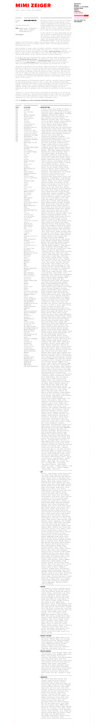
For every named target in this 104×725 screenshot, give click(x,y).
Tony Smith (63, 574)
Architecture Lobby (59, 139)
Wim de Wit (56, 468)
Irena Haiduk (66, 516)
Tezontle (44, 429)
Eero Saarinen (51, 200)
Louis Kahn (50, 300)
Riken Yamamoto (62, 387)
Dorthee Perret (46, 499)
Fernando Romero (61, 213)
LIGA (25, 237)
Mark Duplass (54, 539)
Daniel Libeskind (64, 180)
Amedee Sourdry (23, 28)
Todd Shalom (55, 574)
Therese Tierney (57, 433)
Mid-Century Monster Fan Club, (28, 59)
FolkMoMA (51, 216)
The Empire (52, 429)
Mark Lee (47, 318)
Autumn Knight (60, 484)
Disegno (26, 184)
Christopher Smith (52, 658)
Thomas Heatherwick (63, 435)
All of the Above (47, 122)
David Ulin (62, 658)
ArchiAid (54, 136)
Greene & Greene (61, 231)
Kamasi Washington (58, 664)
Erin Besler (66, 206)
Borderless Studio (56, 154)
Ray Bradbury (66, 381)
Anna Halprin (63, 131)
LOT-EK (43, 300)
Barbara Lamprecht (47, 148)
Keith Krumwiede (58, 277)
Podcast (54, 669)
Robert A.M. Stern (56, 389)
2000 (16, 141)
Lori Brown (45, 297)
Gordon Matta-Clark (59, 511)
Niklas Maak (63, 350)
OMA (42, 355)
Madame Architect (29, 251)
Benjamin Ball (46, 151)
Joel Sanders (62, 260)
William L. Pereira (61, 447)
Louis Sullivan (60, 300)
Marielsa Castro (61, 315)
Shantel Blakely (52, 625)
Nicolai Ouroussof (52, 350)
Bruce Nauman (50, 487)
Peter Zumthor (66, 367)
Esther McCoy (60, 208)
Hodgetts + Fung (58, 245)
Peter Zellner (56, 367)
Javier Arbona (46, 255)
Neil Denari (51, 347)
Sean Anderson (52, 399)
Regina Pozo (63, 620)
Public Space (54, 704)
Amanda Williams (55, 476)
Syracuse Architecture (30, 311)
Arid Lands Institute (56, 142)
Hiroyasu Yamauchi (62, 514)
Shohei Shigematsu (47, 404)
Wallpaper (26, 355)
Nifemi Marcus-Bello (63, 615)
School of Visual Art (54, 623)
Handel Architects (47, 236)
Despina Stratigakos (58, 193)
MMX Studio (63, 338)
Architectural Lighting (30, 131)
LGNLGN (48, 643)
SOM (50, 407)
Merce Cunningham (62, 666)
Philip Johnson (58, 369)
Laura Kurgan (67, 286)
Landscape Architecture (22, 25)
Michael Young (67, 331)
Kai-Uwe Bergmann (66, 274)
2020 (16, 118)
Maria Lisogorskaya (47, 315)
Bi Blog (26, 165)
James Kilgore (62, 663)
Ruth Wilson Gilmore (57, 671)
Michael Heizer (64, 540)
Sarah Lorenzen (66, 395)
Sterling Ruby (64, 568)
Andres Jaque (66, 128)
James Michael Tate (48, 252)
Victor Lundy (65, 441)
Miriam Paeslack (63, 701)
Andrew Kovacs (58, 130)
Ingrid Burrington (63, 640)
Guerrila (44, 694)
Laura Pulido (52, 695)
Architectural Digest (30, 130)
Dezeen (25, 182)
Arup (61, 144)
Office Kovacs (66, 354)
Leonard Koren (59, 531)
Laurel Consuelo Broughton (51, 288)
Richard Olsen (51, 387)
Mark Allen (45, 539)
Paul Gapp (58, 358)
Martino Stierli (58, 320)
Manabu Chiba (45, 309)
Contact (77, 11)
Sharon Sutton (53, 403)
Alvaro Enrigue (57, 652)
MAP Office (59, 311)
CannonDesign (58, 161)
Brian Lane (51, 156)
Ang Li (68, 456)
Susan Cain (62, 626)
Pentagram (62, 617)
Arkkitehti (27, 141)
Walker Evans (45, 579)
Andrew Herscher (46, 130)
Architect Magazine (29, 124)
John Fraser (49, 608)
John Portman (45, 263)
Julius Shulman (54, 274)
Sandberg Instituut (29, 294)
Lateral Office (57, 286)
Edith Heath (51, 502)
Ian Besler (49, 246)
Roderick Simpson (55, 706)
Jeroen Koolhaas (46, 522)
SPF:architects (57, 409)
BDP (49, 150)
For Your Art (27, 194)
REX (66, 384)
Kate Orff (53, 275)
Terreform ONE (58, 427)
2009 (16, 134)
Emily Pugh (51, 461)
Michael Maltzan (56, 327)
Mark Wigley (65, 318)
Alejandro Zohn (54, 119)
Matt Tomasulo (62, 698)
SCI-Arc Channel (28, 297)
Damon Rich (45, 687)
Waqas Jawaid (61, 631)
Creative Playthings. (55, 51)
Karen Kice (45, 275)
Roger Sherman (66, 706)
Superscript (45, 424)
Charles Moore (63, 167)
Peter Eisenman (55, 366)
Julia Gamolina (47, 272)
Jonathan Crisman (47, 266)
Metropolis (27, 259)
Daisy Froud (60, 179)
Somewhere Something (59, 407)
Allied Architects (60, 122)
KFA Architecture (55, 282)
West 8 (59, 445)
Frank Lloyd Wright (52, 222)
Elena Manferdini (63, 200)
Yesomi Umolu (55, 579)
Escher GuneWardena (47, 208)
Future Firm (60, 461)
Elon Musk (63, 661)
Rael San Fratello (62, 377)
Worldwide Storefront (62, 450)
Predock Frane (67, 373)
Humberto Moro (46, 516)
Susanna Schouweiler (48, 628)
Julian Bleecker (47, 609)
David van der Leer (47, 187)
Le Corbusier (52, 289)
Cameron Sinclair (47, 161)
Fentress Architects (48, 213)
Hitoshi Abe (59, 243)
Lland (59, 611)
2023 (16, 113)
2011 (16, 131)
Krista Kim (66, 527)
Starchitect (63, 412)
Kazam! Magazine (28, 225)
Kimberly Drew (57, 527)
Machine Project (63, 534)
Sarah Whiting (46, 396)
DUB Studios (59, 199)
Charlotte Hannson (47, 168)
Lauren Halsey (52, 530)
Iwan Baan (55, 517)
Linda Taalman (66, 294)
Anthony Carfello (62, 481)
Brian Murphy (60, 156)
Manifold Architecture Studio (61, 309)
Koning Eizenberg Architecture (56, 283)
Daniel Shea (56, 494)
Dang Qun (44, 180)
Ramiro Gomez (66, 551)
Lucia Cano (60, 301)
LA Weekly (26, 233)
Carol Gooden (61, 488)
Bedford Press (28, 164)
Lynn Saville (52, 534)
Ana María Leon (53, 127)
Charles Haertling (56, 165)
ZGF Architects (55, 456)
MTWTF (43, 615)
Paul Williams (46, 361)
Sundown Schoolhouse (29, 306)
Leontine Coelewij (52, 533)
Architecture (32, 28)
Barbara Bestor (54, 147)
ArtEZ (25, 154)
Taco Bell (54, 672)
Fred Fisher (64, 222)
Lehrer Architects (63, 289)
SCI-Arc (26, 295)
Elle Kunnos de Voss (48, 602)
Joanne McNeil (58, 642)
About (76, 10)
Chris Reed (65, 686)
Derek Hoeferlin (52, 459)
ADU (42, 678)
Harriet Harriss (55, 239)
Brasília (57, 681)
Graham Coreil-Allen (53, 513)
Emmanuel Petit (51, 205)
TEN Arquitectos (46, 427)
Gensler (60, 226)
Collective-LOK (46, 176)
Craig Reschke (65, 177)
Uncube (25, 337)
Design (43, 586)
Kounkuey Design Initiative (50, 285)
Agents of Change (65, 113)
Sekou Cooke (62, 399)
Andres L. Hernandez (59, 478)
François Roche (52, 220)
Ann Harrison (46, 458)
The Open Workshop (63, 430)
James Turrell (51, 519)
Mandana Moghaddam (47, 536)
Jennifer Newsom (52, 259)
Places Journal (28, 286)
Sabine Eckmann (65, 392)
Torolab (57, 438)
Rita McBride (55, 556)
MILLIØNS (53, 335)
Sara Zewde (61, 707)
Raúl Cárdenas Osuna (59, 380)
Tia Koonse (45, 436)
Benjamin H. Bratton (54, 596)
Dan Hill (68, 179)
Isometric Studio (47, 251)
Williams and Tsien (64, 449)
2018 (16, 121)
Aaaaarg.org (51, 637)
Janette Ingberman (54, 521)
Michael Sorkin (46, 331)
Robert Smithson (46, 557)
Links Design (52, 611)
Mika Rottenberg (47, 583)
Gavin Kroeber (60, 508)
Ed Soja (50, 691)
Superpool (61, 422)
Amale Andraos (57, 124)
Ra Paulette (57, 551)
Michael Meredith (62, 329)
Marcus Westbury (51, 698)
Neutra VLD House (29, 274)
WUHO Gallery (27, 364)
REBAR (61, 704)
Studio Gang (65, 419)
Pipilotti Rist (46, 551)
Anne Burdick (50, 591)
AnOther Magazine (29, 118)
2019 (16, 119)
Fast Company (27, 193)
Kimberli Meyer (46, 527)
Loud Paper (78, 13)
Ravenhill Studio (52, 620)
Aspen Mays (51, 484)
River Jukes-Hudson (56, 622)
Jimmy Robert (57, 522)
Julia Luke (67, 608)
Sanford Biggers (64, 559)
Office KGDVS (56, 354)
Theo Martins (60, 628)
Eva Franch (63, 211)
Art (42, 472)
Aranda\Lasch (45, 136)
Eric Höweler (45, 206)
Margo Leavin (59, 536)
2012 (16, 130)
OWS (42, 704)
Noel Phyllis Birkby (60, 352)
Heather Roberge (51, 240)
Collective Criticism (48, 640)
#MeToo (43, 637)
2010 (16, 133)
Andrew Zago (68, 130)
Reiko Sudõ (45, 622)
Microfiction (57, 668)
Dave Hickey (65, 494)
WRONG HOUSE (27, 363)
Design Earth (45, 193)
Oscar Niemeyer (50, 355)
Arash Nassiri (46, 482)
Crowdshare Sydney (29, 180)
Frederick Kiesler (47, 223)
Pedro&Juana (62, 363)
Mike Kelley (55, 542)
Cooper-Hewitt (62, 599)
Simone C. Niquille (65, 625)
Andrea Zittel (46, 478)
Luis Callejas (53, 303)
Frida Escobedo (60, 223)
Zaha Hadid (54, 455)
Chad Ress (68, 490)
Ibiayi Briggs (58, 246)
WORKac (52, 450)
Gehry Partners (52, 226)
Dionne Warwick (57, 660)
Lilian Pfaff (45, 294)
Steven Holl (54, 416)
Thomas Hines (46, 468)
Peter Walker (45, 367)
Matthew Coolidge (65, 539)
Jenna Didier (45, 257)
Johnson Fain (45, 265)
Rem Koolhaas (50, 384)
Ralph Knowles (46, 378)
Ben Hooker (45, 638)
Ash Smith (66, 592)
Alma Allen (45, 476)
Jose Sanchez (53, 269)
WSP (42, 452)
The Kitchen (68, 573)
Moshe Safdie (56, 341)
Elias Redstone (46, 202)
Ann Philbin (63, 479)
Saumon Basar (45, 560)
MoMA (25, 265)
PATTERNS (51, 358)
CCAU (25, 170)
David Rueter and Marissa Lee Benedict (55, 580)
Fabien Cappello (61, 603)
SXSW (25, 309)
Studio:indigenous (51, 422)
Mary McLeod (49, 321)
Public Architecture (57, 375)
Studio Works (54, 421)
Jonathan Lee (59, 608)
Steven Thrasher (53, 710)
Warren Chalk (59, 442)
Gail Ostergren (51, 225)
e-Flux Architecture (29, 190)
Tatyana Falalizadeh (55, 571)
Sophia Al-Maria (52, 566)
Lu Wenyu (53, 301)
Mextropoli (27, 260)
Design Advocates (52, 191)
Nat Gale (47, 703)
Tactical (63, 712)
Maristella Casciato (48, 464)
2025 (16, 110)
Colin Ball (60, 174)
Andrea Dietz (56, 128)
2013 (16, 128)
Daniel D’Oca (52, 180)
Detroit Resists (62, 689)
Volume (25, 354)
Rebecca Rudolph (54, 383)
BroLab (63, 681)
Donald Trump (67, 660)
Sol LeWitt (48, 565)
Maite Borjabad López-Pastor (59, 308)
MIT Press (26, 262)
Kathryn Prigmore (63, 275)
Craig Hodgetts (55, 177)
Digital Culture (46, 635)
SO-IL (50, 406)
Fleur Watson (66, 505)
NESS (25, 271)
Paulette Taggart (57, 361)
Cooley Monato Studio (60, 176)
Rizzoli (26, 288)
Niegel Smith (61, 545)
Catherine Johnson (52, 162)
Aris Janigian (58, 654)
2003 (16, 139)
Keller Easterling (54, 278)
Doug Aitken (57, 499)
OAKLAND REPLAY (30, 20)
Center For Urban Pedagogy (62, 684)
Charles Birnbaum (47, 686)
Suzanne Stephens (63, 467)
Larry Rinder (61, 528)
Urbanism (31, 29)
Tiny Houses (62, 436)
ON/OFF (55, 617)
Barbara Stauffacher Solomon (51, 594)
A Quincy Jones (46, 108)
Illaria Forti (61, 248)
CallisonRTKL (66, 159)
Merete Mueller (46, 668)
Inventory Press (28, 214)
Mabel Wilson (66, 305)
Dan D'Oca (53, 687)
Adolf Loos (53, 112)
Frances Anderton (51, 605)
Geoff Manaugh (62, 605)
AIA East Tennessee (29, 115)
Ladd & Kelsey (46, 286)
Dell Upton (45, 190)
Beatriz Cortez (52, 485)
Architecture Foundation (31, 139)
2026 (16, 108)
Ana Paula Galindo (66, 127)
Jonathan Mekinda (59, 266)
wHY (64, 445)
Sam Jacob (44, 393)
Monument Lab (46, 669)
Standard (60, 410)
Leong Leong (57, 291)
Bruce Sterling (59, 597)
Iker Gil (53, 248)
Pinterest (44, 646)
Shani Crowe (52, 563)
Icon (25, 211)
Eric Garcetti (59, 691)
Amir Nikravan (66, 476)
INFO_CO (51, 606)
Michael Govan (53, 540)
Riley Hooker (45, 556)
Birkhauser (27, 167)
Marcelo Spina (51, 312)
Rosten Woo (45, 707)
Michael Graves (52, 326)
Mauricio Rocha (59, 324)
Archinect (26, 121)
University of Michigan (30, 338)
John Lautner (50, 262)
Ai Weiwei (45, 475)
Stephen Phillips (59, 413)
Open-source (55, 703)
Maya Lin (44, 540)
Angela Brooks (46, 131)
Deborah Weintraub (65, 188)
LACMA (25, 234)
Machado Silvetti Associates (51, 306)
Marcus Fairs (54, 314)
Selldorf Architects (56, 401)
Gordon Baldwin (46, 511)
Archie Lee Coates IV (63, 591)
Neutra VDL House (29, 272)
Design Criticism (63, 600)
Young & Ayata (65, 453)
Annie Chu (60, 134)
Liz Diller (45, 295)
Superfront (27, 308)
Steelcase (45, 626)
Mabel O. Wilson (55, 305)
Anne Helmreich (57, 458)
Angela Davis (67, 652)
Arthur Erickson (53, 144)
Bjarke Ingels (50, 153)
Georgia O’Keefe (53, 510)
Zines (63, 456)
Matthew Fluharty (62, 582)
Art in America (28, 150)
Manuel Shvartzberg (47, 311)
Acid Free (26, 110)
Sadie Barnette (53, 559)
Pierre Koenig (46, 372)
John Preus (45, 524)
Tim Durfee (53, 436)
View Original (19, 34)
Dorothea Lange (63, 498)
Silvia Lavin (59, 404)
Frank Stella (61, 507)
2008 (16, 136)
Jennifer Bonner (56, 257)
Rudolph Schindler (53, 392)
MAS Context (27, 255)
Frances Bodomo (51, 507)
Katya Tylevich (59, 609)
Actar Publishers (29, 112)
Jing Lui (47, 260)
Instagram (78, 21)
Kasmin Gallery (28, 223)
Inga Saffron (60, 249)
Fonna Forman (59, 216)
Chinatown (57, 686)
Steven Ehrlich (53, 415)
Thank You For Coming (55, 573)
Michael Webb (57, 331)
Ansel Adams (52, 481)
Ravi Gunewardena (55, 381)
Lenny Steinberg (46, 291)
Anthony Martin (47, 654)
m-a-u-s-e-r (45, 305)
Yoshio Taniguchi (53, 453)
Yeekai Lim (61, 452)
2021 (16, 116)
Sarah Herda (56, 395)
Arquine (26, 145)
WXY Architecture (50, 452)
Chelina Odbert (60, 168)
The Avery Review (29, 321)
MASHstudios (45, 614)
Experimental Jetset (48, 603)
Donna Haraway (46, 661)
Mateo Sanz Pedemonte (58, 323)
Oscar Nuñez (65, 703)
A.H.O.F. (44, 473)
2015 (16, 125)
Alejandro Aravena (52, 118)
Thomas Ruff (46, 574)
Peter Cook (45, 366)
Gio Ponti (63, 229)
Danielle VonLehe (47, 182)
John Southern (56, 263)
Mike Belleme (45, 542)
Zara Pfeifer (65, 579)
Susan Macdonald (55, 424)
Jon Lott (67, 265)
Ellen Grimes (50, 203)
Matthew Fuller (53, 645)
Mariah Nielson (52, 537)
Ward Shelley (50, 442)
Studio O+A (45, 421)
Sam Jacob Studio (55, 393)
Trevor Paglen (46, 576)
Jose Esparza (55, 268)
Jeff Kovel (64, 255)
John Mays (66, 262)
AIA (53, 116)
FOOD (42, 507)
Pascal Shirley (60, 548)
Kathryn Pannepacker (54, 525)
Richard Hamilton (52, 554)
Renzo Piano (60, 384)
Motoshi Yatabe (55, 343)
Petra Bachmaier (62, 550)
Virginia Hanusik (55, 577)
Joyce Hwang (61, 462)
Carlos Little (51, 488)
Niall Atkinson (50, 349)
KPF (62, 285)
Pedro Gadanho (52, 363)
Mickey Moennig (58, 332)
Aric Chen (44, 142)
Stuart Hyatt (55, 419)
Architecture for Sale (30, 138)
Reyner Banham (46, 386)
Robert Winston (23, 29)
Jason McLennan (65, 254)
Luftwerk (44, 534)
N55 (67, 343)
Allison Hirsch (46, 124)
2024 (16, 112)
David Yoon (59, 187)
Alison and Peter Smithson (50, 121)
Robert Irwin (65, 556)
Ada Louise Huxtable (56, 110)
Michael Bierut (63, 614)
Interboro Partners (54, 694)
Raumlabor (44, 381)
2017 (16, 122)
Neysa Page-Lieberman (48, 545)
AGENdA (57, 113)
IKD (48, 248)
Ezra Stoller (52, 505)
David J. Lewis (63, 185)
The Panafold (27, 324)
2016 (16, 124)
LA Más (67, 285)
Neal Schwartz (61, 346)
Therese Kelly (46, 433)
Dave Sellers (58, 182)
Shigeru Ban (63, 403)
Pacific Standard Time (30, 280)
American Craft (28, 116)
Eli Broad (55, 661)
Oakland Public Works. (45, 60)
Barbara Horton (65, 147)
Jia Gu (61, 259)
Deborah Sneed (46, 660)
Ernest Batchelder (59, 504)
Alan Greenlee (46, 652)
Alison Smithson (66, 121)
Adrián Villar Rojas (65, 473)
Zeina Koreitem (65, 455)
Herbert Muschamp (63, 242)
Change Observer (28, 171)
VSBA (42, 442)
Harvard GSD (27, 203)
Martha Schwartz (46, 320)
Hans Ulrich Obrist (47, 514)
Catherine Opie (46, 490)
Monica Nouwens (65, 542)
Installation (56, 516)
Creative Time (46, 494)
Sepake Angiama (56, 560)
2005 (16, 138)
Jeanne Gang (56, 255)
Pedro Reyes (52, 550)
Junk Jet (26, 222)
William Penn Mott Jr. (25, 31)
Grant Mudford (65, 513)
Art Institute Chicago (30, 151)
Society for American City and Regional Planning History (30, 300)
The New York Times (29, 323)
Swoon (64, 570)
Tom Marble (58, 629)
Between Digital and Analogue (60, 638)
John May (59, 262)
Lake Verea (45, 528)
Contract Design (28, 176)
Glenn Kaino (64, 510)
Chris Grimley (53, 170)
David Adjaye (51, 184)
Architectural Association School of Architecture (30, 127)
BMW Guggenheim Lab (29, 168)
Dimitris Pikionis (47, 196)
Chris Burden (45, 491)
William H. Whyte (58, 717)
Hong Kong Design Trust (30, 210)
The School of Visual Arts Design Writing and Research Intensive (31, 328)
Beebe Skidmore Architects (61, 150)
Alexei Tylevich (58, 589)
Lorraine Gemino (55, 297)
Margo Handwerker (65, 314)
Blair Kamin (60, 153)
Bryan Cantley (59, 157)
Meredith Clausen (47, 465)
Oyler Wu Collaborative (64, 355)
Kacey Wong (53, 524)
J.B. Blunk (63, 517)
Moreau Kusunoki (62, 340)
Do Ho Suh (53, 498)
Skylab (67, 404)
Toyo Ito (44, 439)
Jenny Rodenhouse (47, 642)
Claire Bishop (56, 491)
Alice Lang (53, 475)
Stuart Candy (54, 626)
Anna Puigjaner (57, 133)
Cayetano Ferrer (58, 490)
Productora (45, 375)
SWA (58, 712)
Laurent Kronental (47, 531)
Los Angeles (62, 695)
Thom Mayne (52, 435)
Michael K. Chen (63, 326)
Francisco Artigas (54, 219)
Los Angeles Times (29, 248)
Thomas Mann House (29, 331)
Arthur (25, 157)
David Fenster (46, 496)
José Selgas (63, 269)
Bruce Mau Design (47, 597)
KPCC (25, 228)
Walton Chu (61, 648)
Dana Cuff (60, 687)
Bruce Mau (65, 596)
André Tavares (46, 128)
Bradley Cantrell (47, 681)
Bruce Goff (50, 157)
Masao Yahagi (59, 321)
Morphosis (44, 341)
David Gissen (61, 184)
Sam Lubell (65, 393)
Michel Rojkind (47, 332)
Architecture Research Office (51, 141)
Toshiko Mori (65, 438)
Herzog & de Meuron (47, 243)
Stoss (61, 710)
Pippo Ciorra (51, 467)
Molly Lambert (67, 668)
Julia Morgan (57, 272)
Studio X (62, 421)
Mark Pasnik (55, 318)
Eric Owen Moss (56, 206)
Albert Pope (49, 678)
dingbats (58, 196)
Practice (58, 373)
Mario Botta (52, 317)
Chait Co (61, 162)
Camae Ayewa (60, 487)
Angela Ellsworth (52, 479)
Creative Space (46, 179)
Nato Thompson (46, 543)
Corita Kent (63, 493)
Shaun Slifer (61, 563)
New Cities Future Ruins (60, 543)
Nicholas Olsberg (61, 349)
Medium (25, 257)
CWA (54, 179)
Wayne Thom (62, 444)
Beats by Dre (65, 637)
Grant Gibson (50, 231)
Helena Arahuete (63, 240)
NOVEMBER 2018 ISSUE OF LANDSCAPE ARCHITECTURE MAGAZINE (37, 100)
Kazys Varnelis (46, 277)
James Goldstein (66, 251)
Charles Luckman (52, 167)
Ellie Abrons (60, 203)
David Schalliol (66, 496)
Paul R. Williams (55, 360)
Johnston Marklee (57, 265)
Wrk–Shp (49, 632)
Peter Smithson (66, 366)
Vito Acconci (66, 577)
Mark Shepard (56, 643)
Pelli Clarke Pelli (53, 364)
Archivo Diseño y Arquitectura (51, 592)
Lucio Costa (60, 697)
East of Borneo (62, 501)
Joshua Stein (67, 271)
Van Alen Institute (29, 349)
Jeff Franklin (59, 606)
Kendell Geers (66, 525)
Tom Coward (50, 438)
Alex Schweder (65, 119)
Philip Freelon (46, 369)
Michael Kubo (45, 327)
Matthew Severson (47, 700)
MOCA (25, 263)
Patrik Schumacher (58, 357)
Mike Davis (53, 701)
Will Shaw (50, 447)
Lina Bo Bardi (56, 294)
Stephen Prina (53, 568)
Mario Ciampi (61, 317)
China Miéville (51, 599)
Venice (43, 717)
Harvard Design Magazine (31, 202)
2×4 (42, 588)
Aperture (26, 119)
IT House (57, 251)
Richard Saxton (65, 554)
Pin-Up (25, 285)
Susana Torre (66, 424)
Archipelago (27, 122)
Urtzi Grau (63, 439)
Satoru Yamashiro (52, 709)
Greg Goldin (61, 692)
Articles (77, 3)
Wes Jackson (52, 445)
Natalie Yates (51, 346)
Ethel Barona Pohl (53, 211)
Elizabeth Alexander (63, 502)
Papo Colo (50, 548)
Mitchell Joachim (52, 338)
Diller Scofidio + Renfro (59, 194)
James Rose (59, 252)
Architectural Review (30, 133)
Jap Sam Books (28, 217)
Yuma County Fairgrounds (31, 366)
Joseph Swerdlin (56, 271)
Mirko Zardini (59, 337)
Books (76, 5)
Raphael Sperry (46, 380)
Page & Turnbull (31, 62)
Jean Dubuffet (66, 521)
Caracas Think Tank (56, 683)
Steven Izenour (64, 416)
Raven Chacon (60, 553)
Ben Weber (61, 485)
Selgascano (45, 401)
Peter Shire (53, 619)
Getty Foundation (64, 228)
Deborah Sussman (51, 600)
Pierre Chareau (53, 370)
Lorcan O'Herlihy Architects (59, 295)
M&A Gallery (27, 249)
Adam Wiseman (52, 473)
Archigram (61, 136)
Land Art (53, 528)
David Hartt (56, 496)
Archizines (66, 141)
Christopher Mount (55, 171)
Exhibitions (78, 8)
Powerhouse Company (47, 373)
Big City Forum (53, 680)
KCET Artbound (28, 226)
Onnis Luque (59, 547)
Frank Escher (62, 220)
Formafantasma (56, 217)
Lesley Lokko (52, 292)
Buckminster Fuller (54, 159)
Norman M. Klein (46, 617)
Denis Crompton (55, 190)
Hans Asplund (59, 236)
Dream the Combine (47, 199)
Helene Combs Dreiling (48, 242)
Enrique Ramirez (62, 205)
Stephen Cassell (46, 413)
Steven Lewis (45, 418)
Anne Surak (52, 134)
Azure (25, 162)
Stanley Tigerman (52, 412)
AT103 (48, 145)
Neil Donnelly (51, 615)
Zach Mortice (45, 455)
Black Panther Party (54, 655)
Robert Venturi (59, 390)
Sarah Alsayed (46, 395)
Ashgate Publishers (29, 161)
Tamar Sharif (45, 426)
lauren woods (62, 530)
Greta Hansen (54, 233)
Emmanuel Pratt (46, 504)
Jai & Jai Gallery (29, 216)
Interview (26, 213)
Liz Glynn (63, 533)
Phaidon (26, 282)
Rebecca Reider (63, 669)
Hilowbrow (26, 208)
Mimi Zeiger (33, 5)
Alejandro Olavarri (51, 588)
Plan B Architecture (59, 372)
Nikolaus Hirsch (46, 352)
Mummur (63, 343)
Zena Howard (45, 456)
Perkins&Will (65, 364)
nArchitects (56, 344)
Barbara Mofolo (60, 148)
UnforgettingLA (53, 439)
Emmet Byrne (60, 602)
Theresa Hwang (61, 432)
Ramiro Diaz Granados (59, 378)
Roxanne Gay (45, 671)
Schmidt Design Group (58, 398)
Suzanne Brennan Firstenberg (51, 570)
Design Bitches (64, 191)
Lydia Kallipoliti (65, 303)
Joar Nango (66, 522)
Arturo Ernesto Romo (59, 482)
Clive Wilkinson (55, 173)
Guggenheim (27, 200)
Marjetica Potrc (63, 537)
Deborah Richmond (52, 188)
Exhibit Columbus (29, 191)
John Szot (65, 263)
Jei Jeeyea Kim (50, 462)
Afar (25, 113)
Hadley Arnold (65, 234)
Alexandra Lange (46, 589)
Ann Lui (54, 131)
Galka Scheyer (50, 508)
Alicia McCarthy (63, 475)
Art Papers (27, 153)
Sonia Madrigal (58, 565)
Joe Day (54, 260)
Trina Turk (52, 631)
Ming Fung (51, 337)
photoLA (26, 283)
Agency (51, 113)
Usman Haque (53, 648)
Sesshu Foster (58, 562)
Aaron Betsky (57, 108)
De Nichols (45, 498)
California (45, 683)
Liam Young (61, 292)
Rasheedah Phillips (47, 553)
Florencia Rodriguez (54, 214)
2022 (16, 115)
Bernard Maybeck (57, 151)
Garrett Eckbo (61, 225)
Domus (25, 185)
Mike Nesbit (52, 334)
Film (59, 505)
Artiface (26, 159)
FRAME (25, 196)
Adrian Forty (62, 112)
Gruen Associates (54, 234)
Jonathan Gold (46, 664)
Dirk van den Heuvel (53, 197)
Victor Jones (55, 441)
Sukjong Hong (51, 712)
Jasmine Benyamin (53, 254)
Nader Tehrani (46, 344)
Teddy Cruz (66, 426)
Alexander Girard (64, 588)
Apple (58, 637)
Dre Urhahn (52, 501)
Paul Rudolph (66, 360)
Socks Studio (57, 406)
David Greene (52, 185)
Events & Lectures (81, 7)
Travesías (26, 332)
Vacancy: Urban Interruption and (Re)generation (29, 346)
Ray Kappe (44, 383)
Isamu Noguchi (46, 517)
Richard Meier (56, 386)
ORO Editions (27, 278)
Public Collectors (55, 646)
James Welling (62, 519)
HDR (63, 239)
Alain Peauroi (59, 116)
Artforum (26, 156)
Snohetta (44, 406)
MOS (50, 341)
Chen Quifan (53, 657)
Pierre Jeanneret (65, 370)
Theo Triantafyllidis (48, 432)
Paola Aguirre (46, 357)
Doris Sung (64, 197)
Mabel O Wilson (62, 612)
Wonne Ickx (45, 450)
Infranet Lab (50, 249)
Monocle (26, 266)
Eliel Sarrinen (58, 202)
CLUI (57, 493)
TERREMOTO (67, 427)
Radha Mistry (50, 377)
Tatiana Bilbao (56, 426)
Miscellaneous (46, 651)
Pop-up (47, 704)
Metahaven (53, 614)
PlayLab (60, 619)
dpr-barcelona (28, 187)
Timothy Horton (65, 715)
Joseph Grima (45, 271)
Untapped (26, 340)
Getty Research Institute (50, 229)
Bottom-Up (63, 680)
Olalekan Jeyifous (61, 465)
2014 (16, 127)
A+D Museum (27, 108)
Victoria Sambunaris (59, 576)
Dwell (25, 188)
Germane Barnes (53, 228)
